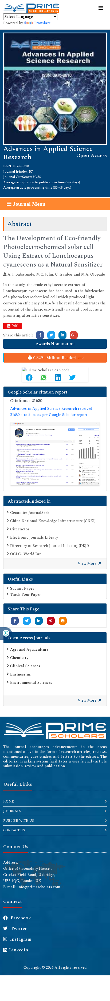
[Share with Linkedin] (39, 621)
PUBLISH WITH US (18, 820)
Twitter (18, 928)
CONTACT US (14, 830)
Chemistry (19, 658)
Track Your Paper (25, 594)
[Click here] (40, 335)
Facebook (20, 918)
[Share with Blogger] (63, 621)
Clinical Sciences (25, 666)
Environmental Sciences (31, 682)
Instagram (20, 939)
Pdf (13, 326)
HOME (8, 801)
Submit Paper (22, 588)
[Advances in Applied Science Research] (55, 88)
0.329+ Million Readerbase (58, 358)
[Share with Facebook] (14, 621)
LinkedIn (18, 950)
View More (87, 563)
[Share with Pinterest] (51, 621)
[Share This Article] (29, 377)
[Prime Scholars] (31, 8)
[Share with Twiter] (27, 621)
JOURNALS (12, 811)
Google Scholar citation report (37, 392)
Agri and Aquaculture (29, 649)
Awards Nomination (55, 344)
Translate (42, 23)
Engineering (20, 674)
